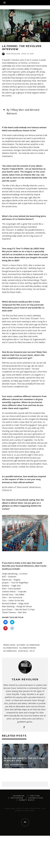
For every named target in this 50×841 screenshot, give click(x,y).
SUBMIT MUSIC (27, 800)
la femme (21, 645)
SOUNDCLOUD (35, 798)
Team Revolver (13, 54)
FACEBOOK (19, 796)
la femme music (10, 651)
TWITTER (35, 796)
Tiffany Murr (17, 109)
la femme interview (28, 648)
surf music (23, 651)
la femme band (33, 645)
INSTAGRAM (17, 798)
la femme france (11, 648)
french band (9, 645)
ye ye (33, 651)
